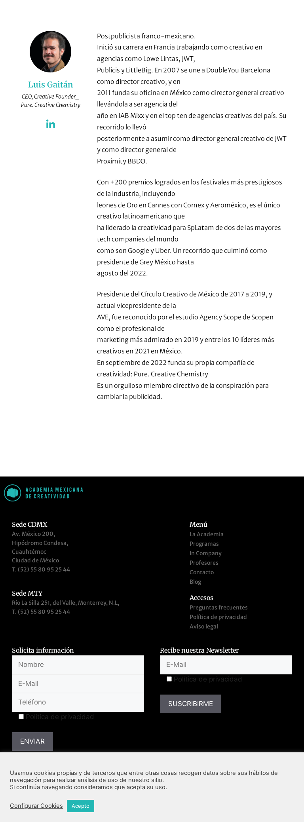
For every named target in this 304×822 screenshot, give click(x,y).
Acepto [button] (80, 806)
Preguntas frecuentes (219, 607)
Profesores (204, 562)
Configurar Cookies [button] (36, 805)
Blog (195, 581)
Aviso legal (204, 626)
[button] (289, 10)
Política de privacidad (218, 617)
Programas (204, 543)
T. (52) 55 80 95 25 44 (41, 569)
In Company (206, 553)
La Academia (207, 534)
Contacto (202, 572)
